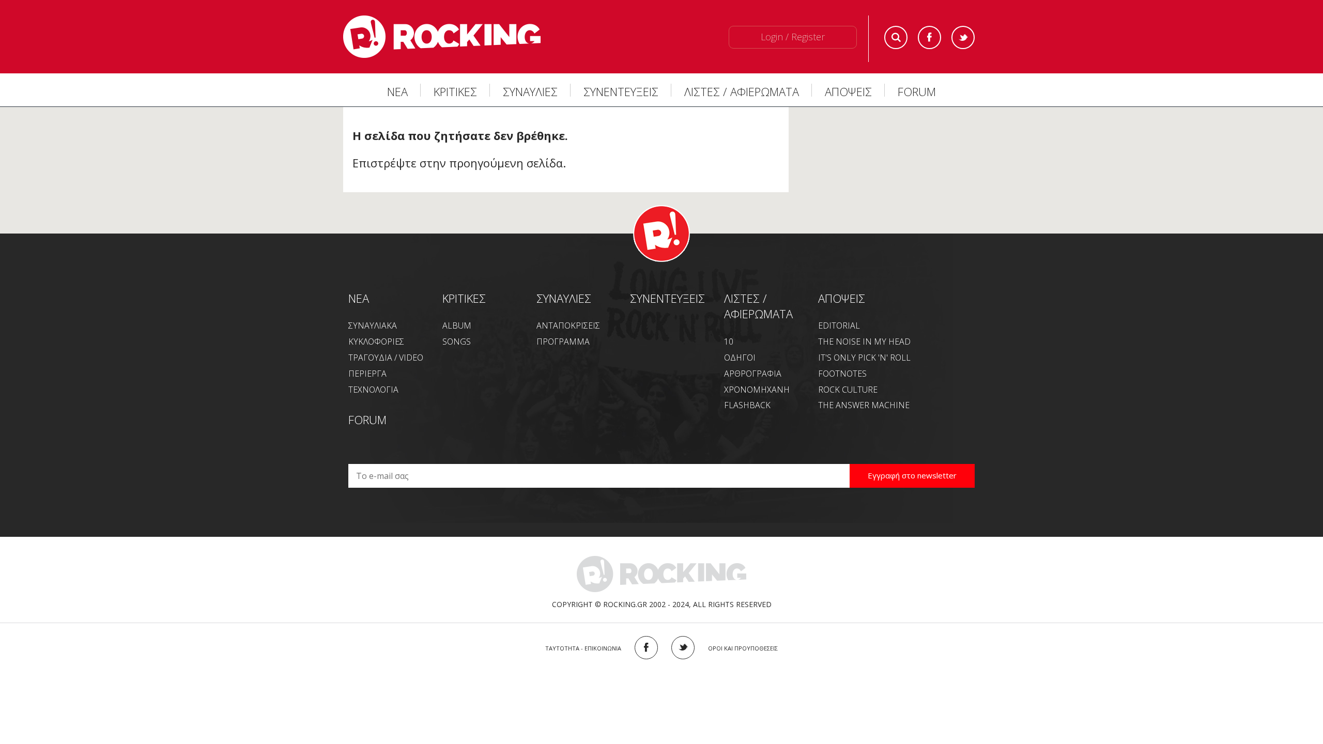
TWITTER (683, 647)
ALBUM (456, 325)
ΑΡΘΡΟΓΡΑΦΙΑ (752, 373)
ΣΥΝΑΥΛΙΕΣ (530, 91)
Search (895, 37)
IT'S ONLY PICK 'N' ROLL (864, 357)
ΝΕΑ (397, 91)
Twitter (963, 37)
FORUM (917, 91)
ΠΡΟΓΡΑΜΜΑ (563, 341)
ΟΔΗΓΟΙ (740, 357)
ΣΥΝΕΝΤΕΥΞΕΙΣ (620, 91)
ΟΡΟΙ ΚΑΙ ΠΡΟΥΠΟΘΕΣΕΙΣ (743, 648)
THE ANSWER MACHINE (864, 405)
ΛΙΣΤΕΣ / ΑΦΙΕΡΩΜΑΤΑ (741, 91)
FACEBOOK (646, 647)
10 (728, 341)
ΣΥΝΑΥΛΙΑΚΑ (372, 325)
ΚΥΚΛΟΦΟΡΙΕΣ (376, 341)
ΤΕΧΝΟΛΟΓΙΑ (373, 389)
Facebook (929, 37)
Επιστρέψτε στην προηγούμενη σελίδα (457, 163)
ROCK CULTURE (848, 389)
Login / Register (793, 36)
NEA (358, 298)
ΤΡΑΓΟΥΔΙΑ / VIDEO (385, 357)
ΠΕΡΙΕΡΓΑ (367, 373)
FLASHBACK (747, 405)
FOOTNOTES (842, 373)
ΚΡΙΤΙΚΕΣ (455, 91)
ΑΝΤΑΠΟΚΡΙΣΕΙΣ (568, 325)
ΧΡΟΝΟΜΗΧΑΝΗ (757, 389)
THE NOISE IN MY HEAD (864, 341)
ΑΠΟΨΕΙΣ (848, 91)
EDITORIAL (839, 325)
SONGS (456, 341)
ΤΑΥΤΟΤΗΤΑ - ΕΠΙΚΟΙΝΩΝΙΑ (583, 648)
